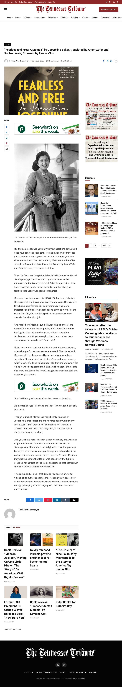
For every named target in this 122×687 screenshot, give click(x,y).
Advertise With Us (108, 9)
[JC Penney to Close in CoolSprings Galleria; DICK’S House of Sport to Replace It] (91, 228)
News (17, 18)
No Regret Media (79, 678)
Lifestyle (63, 18)
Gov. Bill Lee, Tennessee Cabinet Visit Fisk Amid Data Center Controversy (108, 388)
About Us (14, 2)
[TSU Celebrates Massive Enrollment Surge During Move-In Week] (91, 404)
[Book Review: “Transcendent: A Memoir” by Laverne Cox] (41, 592)
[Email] (6, 149)
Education (52, 18)
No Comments (53, 61)
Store (63, 673)
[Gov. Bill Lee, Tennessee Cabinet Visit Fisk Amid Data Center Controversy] (91, 387)
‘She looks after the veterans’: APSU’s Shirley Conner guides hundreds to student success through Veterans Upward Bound (101, 335)
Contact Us (51, 2)
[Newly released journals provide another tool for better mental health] (41, 539)
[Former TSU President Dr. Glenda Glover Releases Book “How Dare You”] (15, 592)
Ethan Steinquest (93, 349)
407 (104, 246)
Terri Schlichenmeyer (20, 61)
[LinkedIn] (6, 138)
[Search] (117, 2)
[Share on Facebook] (103, 61)
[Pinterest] (6, 143)
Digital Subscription (26, 2)
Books (7, 44)
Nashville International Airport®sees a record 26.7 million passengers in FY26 (108, 208)
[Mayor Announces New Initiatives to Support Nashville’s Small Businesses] (91, 190)
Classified (105, 18)
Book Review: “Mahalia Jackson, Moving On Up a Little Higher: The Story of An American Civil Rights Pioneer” (15, 563)
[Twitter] (6, 132)
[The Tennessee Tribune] (61, 9)
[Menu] (5, 9)
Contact (93, 673)
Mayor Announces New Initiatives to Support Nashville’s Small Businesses (108, 189)
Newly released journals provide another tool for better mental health (40, 557)
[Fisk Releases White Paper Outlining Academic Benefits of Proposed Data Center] (91, 368)
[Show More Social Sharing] (116, 61)
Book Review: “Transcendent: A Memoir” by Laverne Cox (41, 607)
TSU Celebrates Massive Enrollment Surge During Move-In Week (108, 405)
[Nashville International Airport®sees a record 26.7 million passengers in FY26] (91, 208)
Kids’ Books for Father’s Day (66, 604)
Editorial (26, 18)
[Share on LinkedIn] (111, 61)
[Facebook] (6, 127)
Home (7, 2)
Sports (85, 18)
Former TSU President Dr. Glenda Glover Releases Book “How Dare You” (14, 609)
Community (39, 18)
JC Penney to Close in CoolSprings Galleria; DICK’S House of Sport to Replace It (108, 228)
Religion (74, 18)
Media (94, 18)
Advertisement (40, 2)
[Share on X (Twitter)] (107, 61)
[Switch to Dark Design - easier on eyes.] (114, 2)
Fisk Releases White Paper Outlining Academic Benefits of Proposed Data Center (108, 370)
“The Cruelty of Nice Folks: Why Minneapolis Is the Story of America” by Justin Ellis (66, 559)
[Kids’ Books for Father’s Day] (67, 592)
